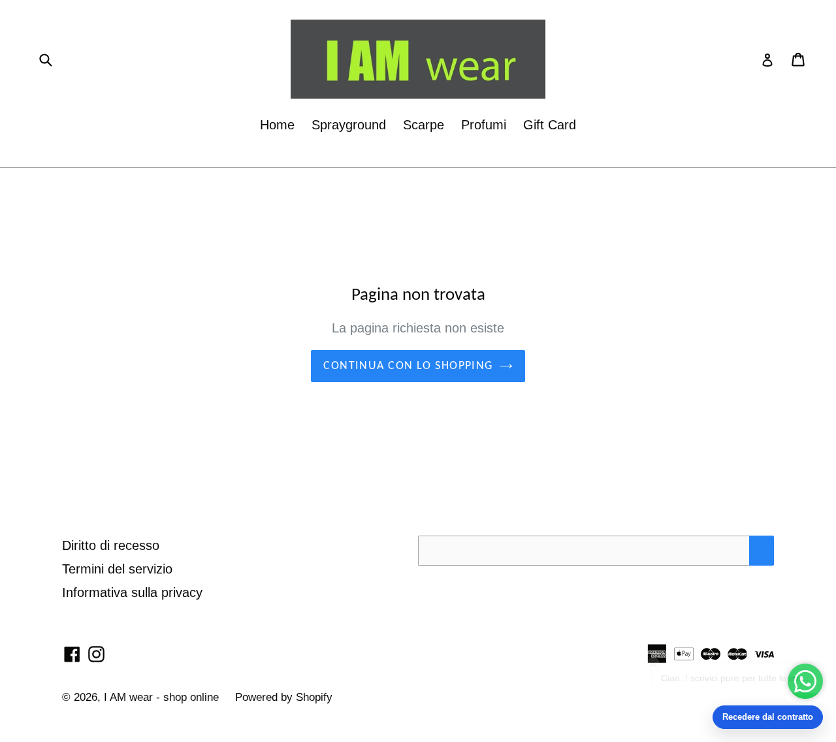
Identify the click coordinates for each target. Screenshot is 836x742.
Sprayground (349, 125)
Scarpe (423, 125)
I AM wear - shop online (163, 697)
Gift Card (549, 125)
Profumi (483, 125)
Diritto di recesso (110, 545)
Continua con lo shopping (408, 366)
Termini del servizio (117, 569)
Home (277, 125)
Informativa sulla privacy (132, 592)
